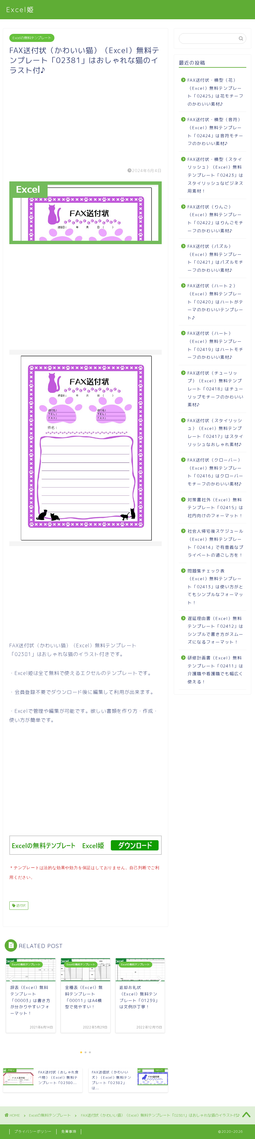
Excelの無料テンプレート (31, 37)
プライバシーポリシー (33, 1131)
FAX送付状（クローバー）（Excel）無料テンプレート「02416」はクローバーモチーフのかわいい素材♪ (215, 472)
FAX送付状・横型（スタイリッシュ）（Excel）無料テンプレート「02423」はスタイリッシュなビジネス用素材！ (215, 175)
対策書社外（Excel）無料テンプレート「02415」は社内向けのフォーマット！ (215, 507)
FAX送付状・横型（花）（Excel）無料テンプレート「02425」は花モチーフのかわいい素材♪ (215, 92)
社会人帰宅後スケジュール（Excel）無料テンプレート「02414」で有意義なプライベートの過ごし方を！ (215, 543)
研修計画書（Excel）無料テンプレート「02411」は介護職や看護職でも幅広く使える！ (215, 670)
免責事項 (68, 1131)
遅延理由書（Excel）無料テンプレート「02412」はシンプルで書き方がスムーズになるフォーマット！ (215, 630)
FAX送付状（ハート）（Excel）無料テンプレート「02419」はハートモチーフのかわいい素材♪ (215, 345)
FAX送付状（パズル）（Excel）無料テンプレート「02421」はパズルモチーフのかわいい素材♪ (215, 258)
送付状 (20, 905)
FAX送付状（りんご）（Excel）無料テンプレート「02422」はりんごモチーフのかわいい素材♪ (215, 219)
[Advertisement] (85, 118)
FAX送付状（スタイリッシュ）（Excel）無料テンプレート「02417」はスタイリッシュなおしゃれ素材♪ (215, 432)
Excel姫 (20, 9)
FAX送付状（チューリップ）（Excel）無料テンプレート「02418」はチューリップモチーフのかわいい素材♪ (215, 389)
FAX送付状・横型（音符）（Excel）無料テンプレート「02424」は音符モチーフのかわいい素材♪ (215, 131)
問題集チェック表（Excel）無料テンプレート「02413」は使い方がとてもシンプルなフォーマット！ (215, 586)
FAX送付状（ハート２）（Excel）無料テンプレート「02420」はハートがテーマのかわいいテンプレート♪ (215, 301)
